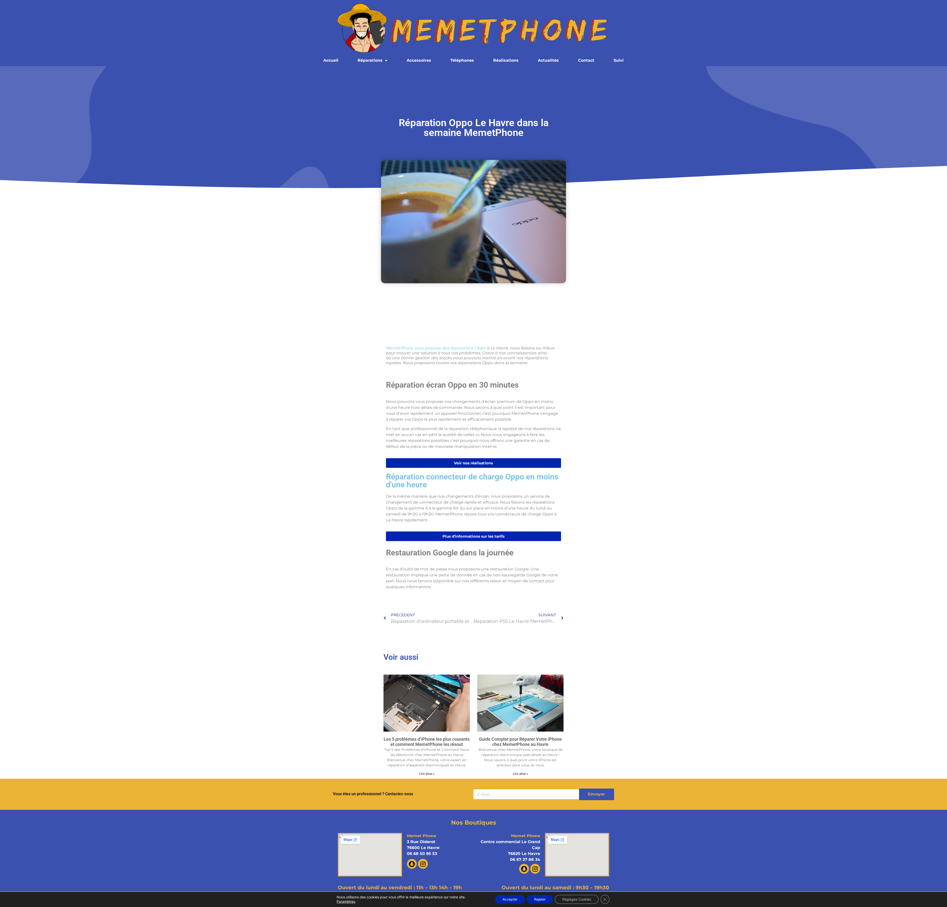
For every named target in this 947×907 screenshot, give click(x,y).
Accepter (510, 899)
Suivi (619, 60)
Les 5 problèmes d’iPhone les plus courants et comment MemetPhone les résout (427, 742)
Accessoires (419, 60)
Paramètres (346, 901)
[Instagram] (423, 864)
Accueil (330, 60)
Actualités (548, 60)
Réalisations (506, 60)
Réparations (370, 60)
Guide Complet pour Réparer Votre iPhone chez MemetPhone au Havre (520, 742)
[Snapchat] (412, 864)
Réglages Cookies (576, 899)
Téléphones (462, 60)
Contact (586, 60)
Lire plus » (427, 773)
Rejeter (540, 899)
